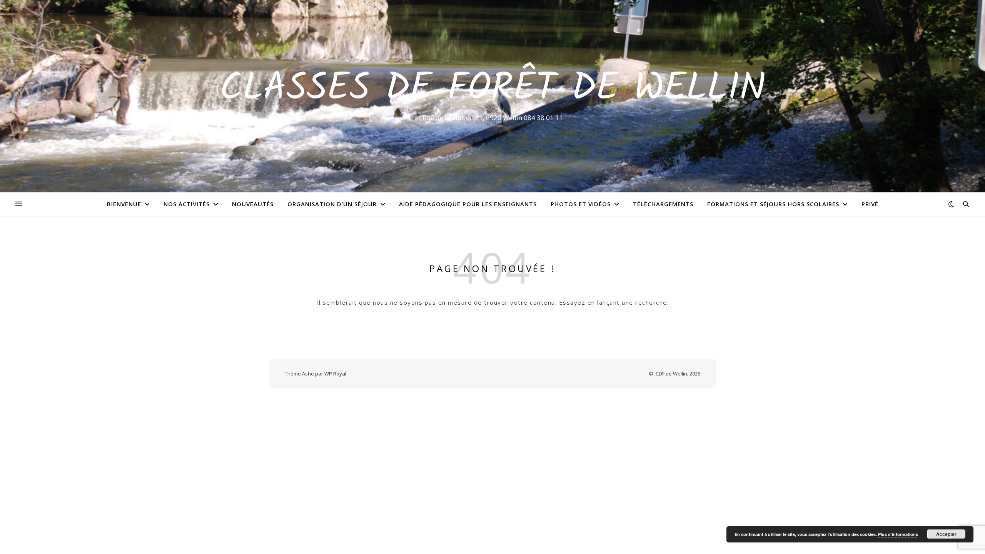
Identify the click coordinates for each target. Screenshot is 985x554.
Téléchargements (663, 204)
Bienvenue (124, 204)
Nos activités (187, 204)
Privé (869, 204)
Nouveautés (253, 204)
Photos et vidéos (581, 204)
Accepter (946, 534)
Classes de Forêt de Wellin (493, 89)
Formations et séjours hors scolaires (773, 204)
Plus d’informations (898, 534)
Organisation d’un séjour (332, 204)
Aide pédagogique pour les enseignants (468, 204)
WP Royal (335, 373)
